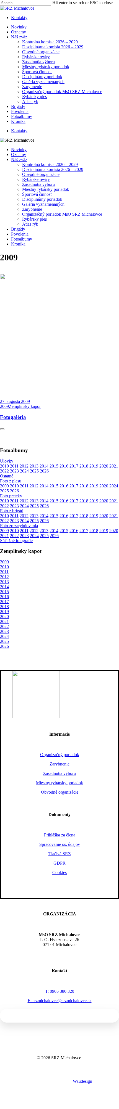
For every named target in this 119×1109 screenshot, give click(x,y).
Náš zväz (19, 159)
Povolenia (20, 234)
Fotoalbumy (21, 239)
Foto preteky (11, 495)
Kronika (18, 244)
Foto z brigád (11, 510)
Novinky (19, 149)
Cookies (59, 872)
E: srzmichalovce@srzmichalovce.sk (60, 1000)
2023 (14, 471)
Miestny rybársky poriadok (45, 189)
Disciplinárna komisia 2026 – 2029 (52, 169)
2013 (34, 466)
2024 (24, 471)
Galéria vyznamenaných (43, 204)
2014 (44, 466)
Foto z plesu (10, 481)
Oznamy (18, 154)
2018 (83, 466)
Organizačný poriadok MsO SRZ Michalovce (62, 214)
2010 (4, 466)
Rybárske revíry (36, 179)
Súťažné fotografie (16, 540)
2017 (73, 466)
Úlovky (6, 461)
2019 (93, 466)
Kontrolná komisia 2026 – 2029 (50, 164)
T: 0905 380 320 (59, 991)
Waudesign (82, 1081)
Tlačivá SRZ (59, 853)
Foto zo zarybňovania (19, 525)
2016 (64, 466)
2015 (54, 466)
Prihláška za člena (59, 835)
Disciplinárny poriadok (42, 199)
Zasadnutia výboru (38, 184)
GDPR (59, 863)
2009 (4, 486)
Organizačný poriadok (59, 754)
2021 (113, 466)
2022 (4, 471)
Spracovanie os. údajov (59, 844)
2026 (44, 471)
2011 (14, 466)
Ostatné (6, 476)
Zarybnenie (32, 209)
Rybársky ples (34, 219)
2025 (34, 471)
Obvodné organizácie (41, 174)
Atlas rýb (30, 224)
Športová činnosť (37, 194)
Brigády (18, 229)
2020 (103, 466)
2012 (24, 466)
